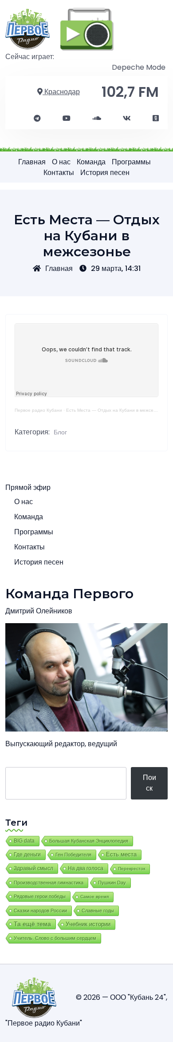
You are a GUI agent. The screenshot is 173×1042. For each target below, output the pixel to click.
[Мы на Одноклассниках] (156, 118)
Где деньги (27, 854)
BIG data (24, 841)
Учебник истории (88, 924)
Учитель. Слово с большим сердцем (55, 938)
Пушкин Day (112, 882)
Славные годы (98, 910)
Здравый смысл (33, 868)
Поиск (149, 782)
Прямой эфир (28, 487)
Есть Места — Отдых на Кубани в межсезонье (116, 410)
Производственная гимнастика (48, 882)
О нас (61, 162)
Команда (91, 162)
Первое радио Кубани (38, 410)
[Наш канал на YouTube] (66, 118)
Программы (131, 162)
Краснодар (61, 92)
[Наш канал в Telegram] (37, 118)
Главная (32, 162)
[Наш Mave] (96, 118)
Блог (60, 432)
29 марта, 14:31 (116, 268)
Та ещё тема (32, 923)
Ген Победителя (73, 854)
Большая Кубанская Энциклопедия (88, 840)
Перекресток (131, 868)
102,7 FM (130, 92)
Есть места (121, 854)
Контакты (58, 172)
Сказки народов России (40, 910)
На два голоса (85, 868)
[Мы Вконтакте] (127, 118)
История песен (105, 172)
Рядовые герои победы (40, 896)
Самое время (94, 896)
